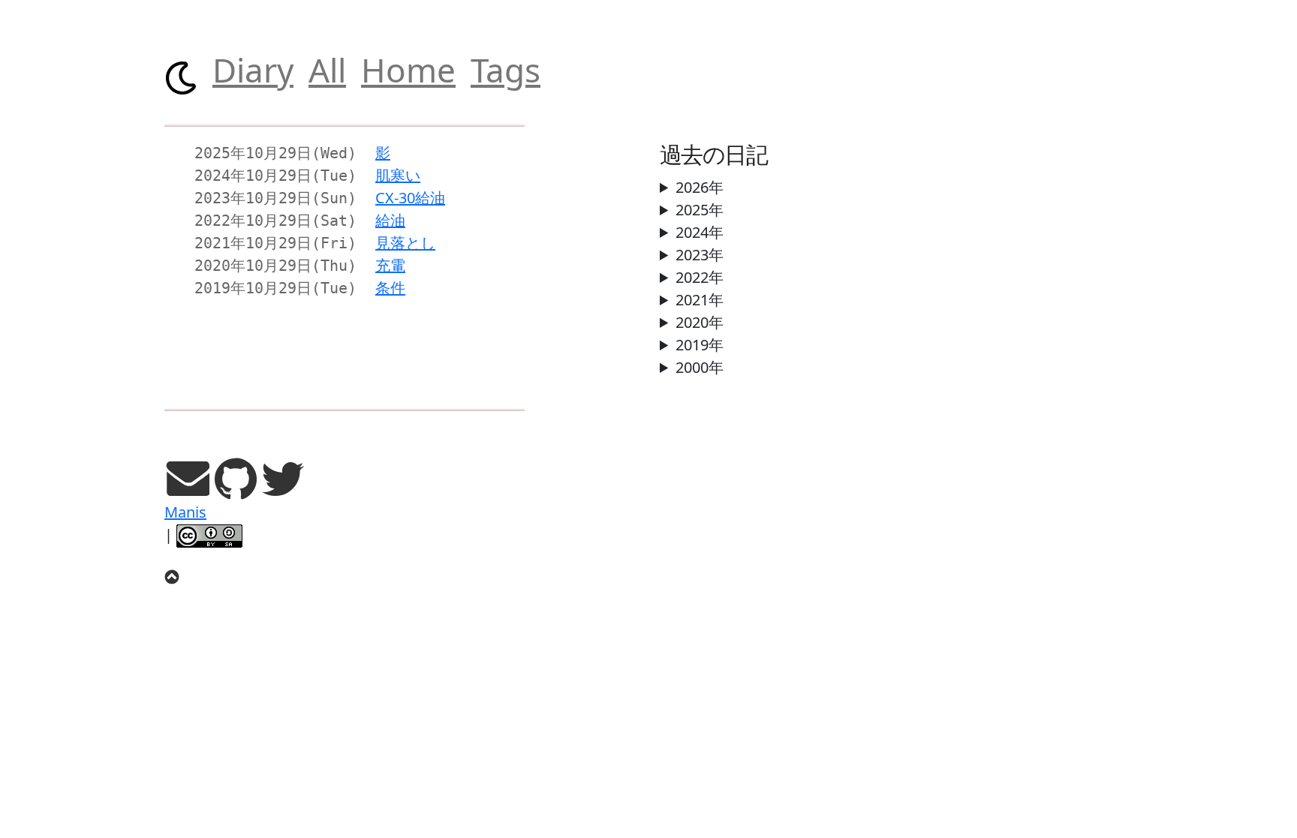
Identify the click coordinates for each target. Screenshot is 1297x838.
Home (408, 69)
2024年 (700, 232)
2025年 (700, 210)
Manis (185, 512)
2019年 (700, 345)
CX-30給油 (410, 198)
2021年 (700, 300)
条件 (390, 288)
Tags (505, 69)
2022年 (700, 277)
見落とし (405, 243)
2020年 (700, 322)
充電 (390, 265)
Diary (252, 69)
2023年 (700, 255)
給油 (390, 220)
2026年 (700, 187)
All (327, 69)
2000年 (700, 367)
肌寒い (397, 175)
